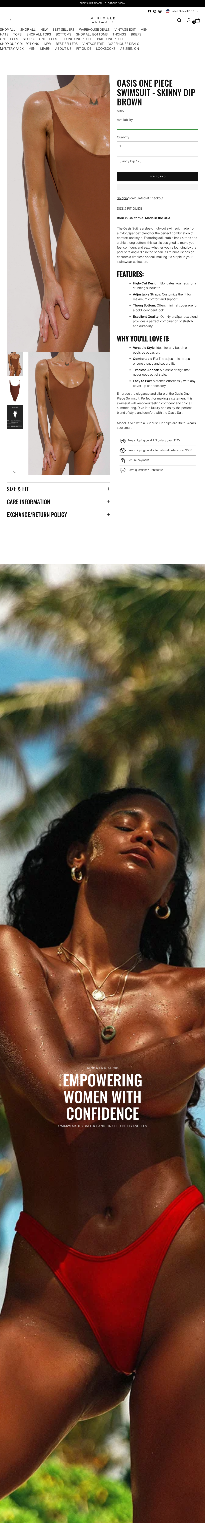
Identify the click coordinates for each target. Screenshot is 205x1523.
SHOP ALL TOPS (38, 34)
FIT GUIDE (83, 49)
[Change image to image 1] (15, 364)
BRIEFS (136, 34)
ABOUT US (63, 49)
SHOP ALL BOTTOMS (92, 34)
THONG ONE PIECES (77, 39)
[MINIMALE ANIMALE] (102, 20)
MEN (144, 29)
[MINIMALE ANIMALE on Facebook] (149, 11)
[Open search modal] (179, 20)
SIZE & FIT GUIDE (129, 208)
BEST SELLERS (63, 29)
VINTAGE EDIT (125, 29)
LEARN (45, 49)
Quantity (123, 137)
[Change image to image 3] (15, 417)
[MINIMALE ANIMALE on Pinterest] (155, 11)
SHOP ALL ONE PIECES (40, 39)
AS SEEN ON (129, 49)
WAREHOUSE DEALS (94, 29)
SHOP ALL (7, 29)
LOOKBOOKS (106, 49)
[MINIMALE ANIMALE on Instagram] (160, 11)
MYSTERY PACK (12, 49)
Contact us (156, 469)
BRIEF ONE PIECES (110, 39)
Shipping (123, 198)
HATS (4, 34)
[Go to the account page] (188, 20)
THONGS (119, 34)
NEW (44, 29)
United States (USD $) (183, 11)
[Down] (15, 472)
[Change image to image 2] (15, 391)
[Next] (10, 20)
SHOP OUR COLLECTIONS (19, 44)
